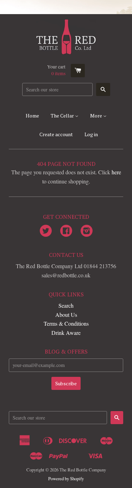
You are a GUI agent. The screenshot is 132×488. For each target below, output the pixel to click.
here (116, 172)
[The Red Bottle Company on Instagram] (87, 231)
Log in (91, 134)
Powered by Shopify (66, 478)
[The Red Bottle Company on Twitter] (46, 231)
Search (66, 305)
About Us (66, 314)
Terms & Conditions (66, 323)
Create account (56, 134)
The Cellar (63, 115)
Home (32, 115)
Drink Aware (66, 332)
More (96, 115)
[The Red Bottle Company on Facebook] (66, 231)
